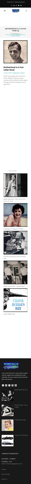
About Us (4, 479)
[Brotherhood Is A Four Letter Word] (15, 51)
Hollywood (16, 73)
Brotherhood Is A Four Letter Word (14, 68)
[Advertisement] (15, 20)
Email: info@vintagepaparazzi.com (12, 463)
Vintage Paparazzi (14, 33)
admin (23, 73)
